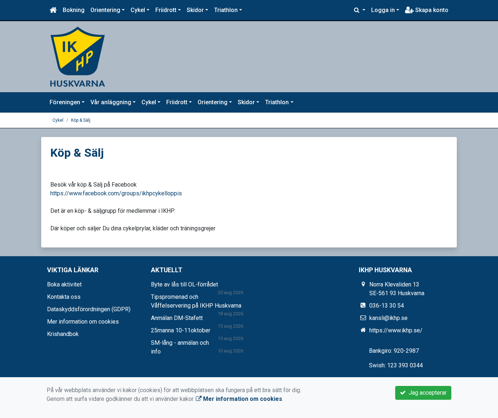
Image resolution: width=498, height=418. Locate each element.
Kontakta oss (64, 296)
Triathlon (226, 10)
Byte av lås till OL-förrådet (184, 284)
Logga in (383, 10)
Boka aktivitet (64, 284)
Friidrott (165, 10)
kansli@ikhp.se (388, 318)
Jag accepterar (426, 392)
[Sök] (359, 10)
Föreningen (65, 102)
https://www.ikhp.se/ (396, 330)
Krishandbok (63, 334)
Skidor (195, 10)
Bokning (74, 10)
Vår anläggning (110, 102)
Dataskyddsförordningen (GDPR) (89, 309)
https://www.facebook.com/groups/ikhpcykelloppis (116, 193)
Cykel (138, 10)
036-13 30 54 (386, 305)
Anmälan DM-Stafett (177, 318)
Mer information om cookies (83, 321)
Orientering (105, 10)
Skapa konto (431, 10)
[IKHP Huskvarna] (77, 56)
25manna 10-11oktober (180, 330)
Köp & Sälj (80, 120)
